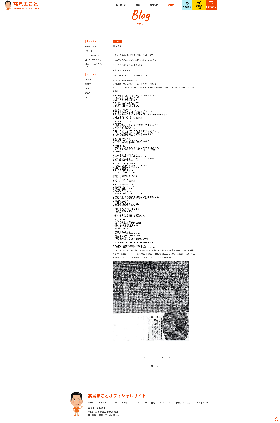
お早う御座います (92, 55)
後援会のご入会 (199, 7)
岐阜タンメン (90, 46)
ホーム (91, 402)
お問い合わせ (211, 7)
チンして (88, 51)
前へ (145, 357)
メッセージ (121, 4)
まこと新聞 (187, 7)
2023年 (88, 92)
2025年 (88, 84)
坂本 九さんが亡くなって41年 (95, 65)
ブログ (171, 4)
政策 (138, 4)
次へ (162, 357)
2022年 (88, 97)
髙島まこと (26, 4)
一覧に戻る (153, 366)
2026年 (88, 79)
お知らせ (154, 4)
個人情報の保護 (201, 402)
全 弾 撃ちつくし (93, 59)
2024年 (88, 88)
